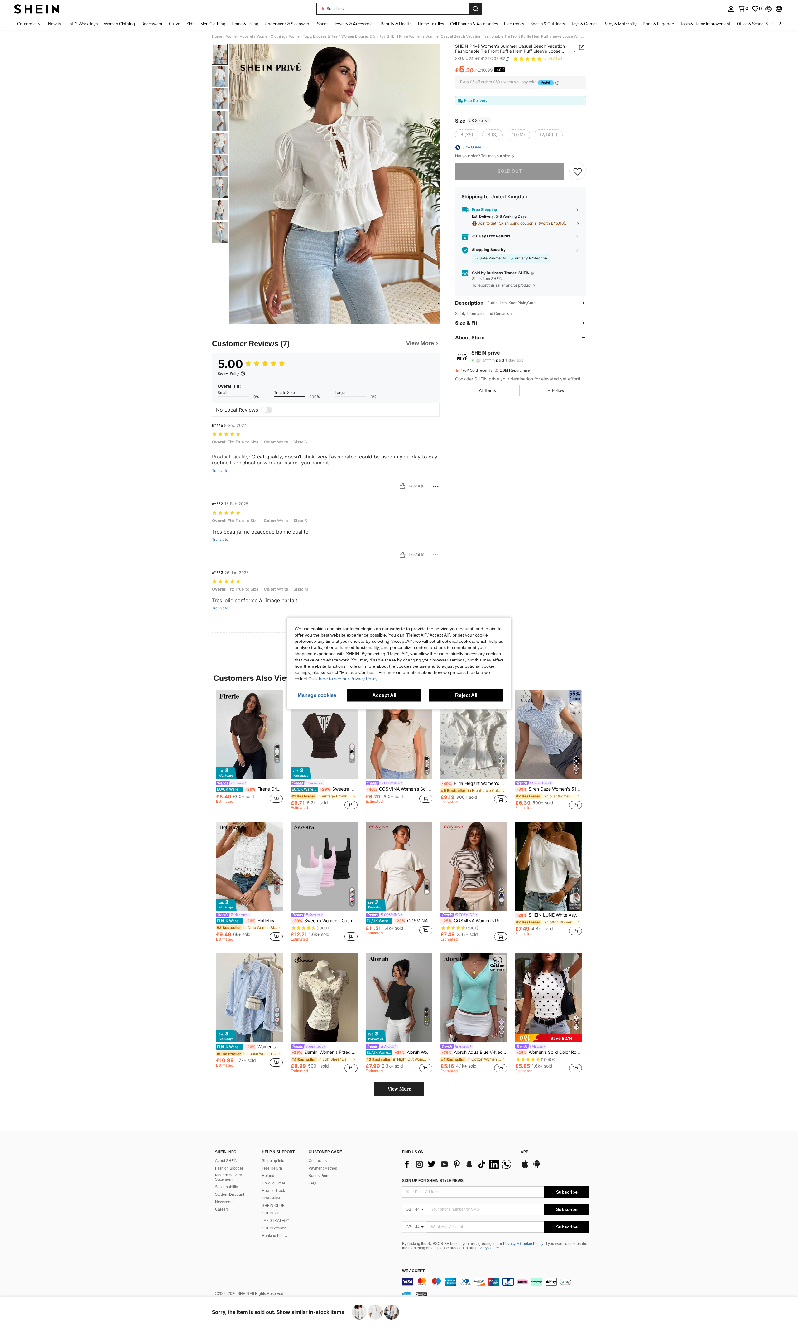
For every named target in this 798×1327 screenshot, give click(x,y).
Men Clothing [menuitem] (212, 23)
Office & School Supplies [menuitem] (759, 23)
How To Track (273, 1191)
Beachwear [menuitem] (152, 23)
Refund (268, 1176)
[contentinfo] (495, 1282)
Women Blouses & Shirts (362, 36)
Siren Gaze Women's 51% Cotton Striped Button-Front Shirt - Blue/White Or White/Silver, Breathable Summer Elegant (549, 789)
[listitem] (249, 750)
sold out (510, 171)
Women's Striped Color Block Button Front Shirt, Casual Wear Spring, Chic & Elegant (250, 1046)
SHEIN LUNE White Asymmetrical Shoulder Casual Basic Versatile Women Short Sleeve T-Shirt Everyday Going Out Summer (549, 915)
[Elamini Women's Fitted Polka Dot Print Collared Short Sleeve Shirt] (324, 997)
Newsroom (224, 1202)
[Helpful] (402, 486)
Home (217, 36)
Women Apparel (239, 36)
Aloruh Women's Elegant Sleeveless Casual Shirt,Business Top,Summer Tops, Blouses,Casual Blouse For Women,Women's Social (399, 1052)
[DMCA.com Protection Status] (421, 1294)
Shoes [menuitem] (322, 23)
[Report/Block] (436, 486)
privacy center (487, 1248)
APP (524, 1152)
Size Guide (271, 1198)
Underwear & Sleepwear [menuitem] (288, 23)
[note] (548, 1038)
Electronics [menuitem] (514, 23)
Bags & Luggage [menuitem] (658, 23)
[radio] (466, 135)
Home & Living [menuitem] (245, 23)
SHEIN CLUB (273, 1206)
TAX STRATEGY (275, 1220)
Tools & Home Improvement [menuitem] (705, 23)
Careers (222, 1209)
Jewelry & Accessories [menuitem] (354, 23)
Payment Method (323, 1168)
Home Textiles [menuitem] (431, 23)
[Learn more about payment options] (557, 82)
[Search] (475, 9)
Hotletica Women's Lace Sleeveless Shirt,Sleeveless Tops (250, 920)
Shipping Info (273, 1161)
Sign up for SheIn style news (433, 1181)
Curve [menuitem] (174, 23)
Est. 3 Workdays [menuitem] (82, 23)
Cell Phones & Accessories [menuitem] (474, 23)
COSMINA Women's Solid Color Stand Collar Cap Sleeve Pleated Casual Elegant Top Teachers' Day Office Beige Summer (399, 789)
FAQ (312, 1183)
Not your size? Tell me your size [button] (483, 156)
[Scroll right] (780, 23)
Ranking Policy (274, 1235)
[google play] (536, 1167)
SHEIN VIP (271, 1213)
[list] (458, 1164)
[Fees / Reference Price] (476, 71)
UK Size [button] (476, 121)
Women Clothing (271, 36)
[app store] (525, 1167)
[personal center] (731, 8)
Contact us (318, 1161)
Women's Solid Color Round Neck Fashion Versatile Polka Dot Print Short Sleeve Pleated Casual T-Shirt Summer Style (549, 1052)
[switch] (266, 410)
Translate (220, 470)
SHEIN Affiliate (274, 1228)
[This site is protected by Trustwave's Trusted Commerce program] (406, 1294)
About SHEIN (226, 1161)
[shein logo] (36, 8)
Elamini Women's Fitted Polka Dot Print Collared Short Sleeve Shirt (325, 1052)
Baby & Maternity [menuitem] (620, 23)
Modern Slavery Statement (228, 1177)
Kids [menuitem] (190, 23)
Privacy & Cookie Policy (523, 1244)
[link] (743, 8)
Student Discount (229, 1194)
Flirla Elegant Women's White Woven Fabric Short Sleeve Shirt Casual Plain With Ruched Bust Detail (474, 783)
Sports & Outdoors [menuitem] (547, 23)
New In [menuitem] (54, 23)
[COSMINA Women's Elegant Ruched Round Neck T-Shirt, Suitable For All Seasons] (399, 866)
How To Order (273, 1183)
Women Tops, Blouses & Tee (313, 36)
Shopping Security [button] (489, 250)
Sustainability (226, 1187)
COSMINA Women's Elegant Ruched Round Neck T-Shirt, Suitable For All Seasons (399, 920)
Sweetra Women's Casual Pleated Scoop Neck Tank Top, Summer (325, 920)
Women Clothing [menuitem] (119, 23)
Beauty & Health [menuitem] (396, 23)
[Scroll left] (772, 23)
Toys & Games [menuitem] (584, 23)
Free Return (272, 1168)
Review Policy (228, 373)
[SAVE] (577, 171)
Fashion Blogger (229, 1168)
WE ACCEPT (413, 1271)
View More (399, 1089)
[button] (768, 8)
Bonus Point (319, 1176)
